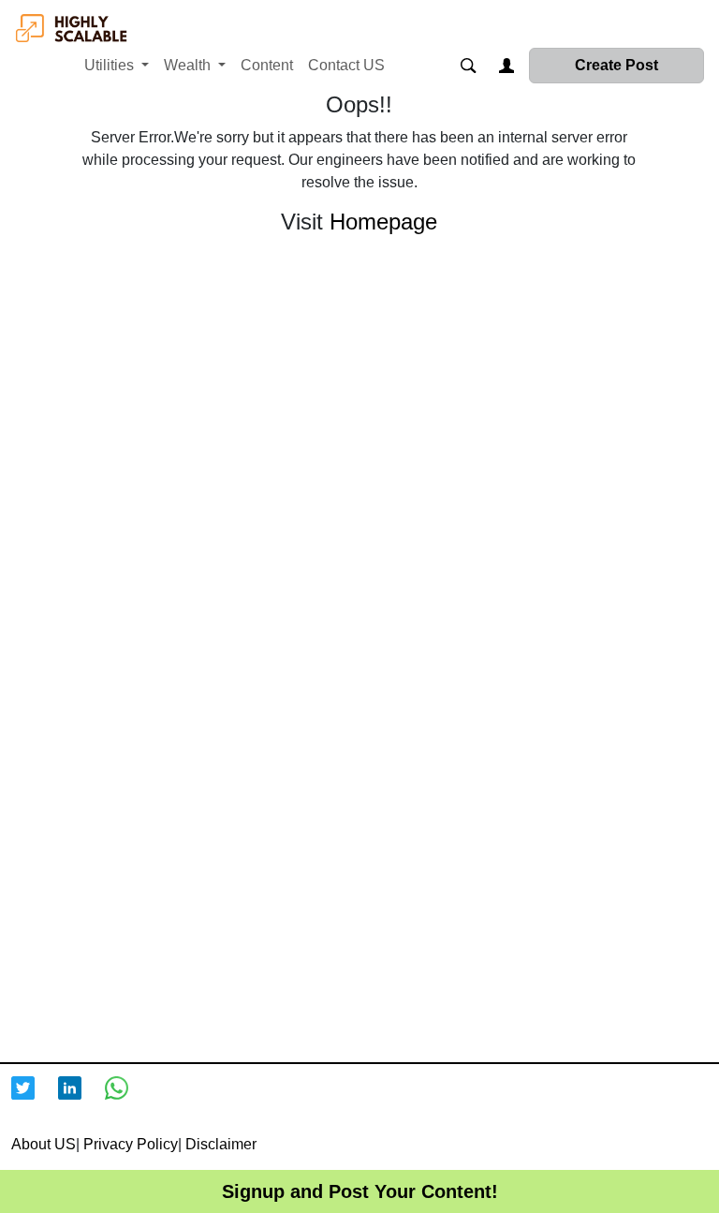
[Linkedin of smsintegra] (81, 1098)
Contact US (346, 65)
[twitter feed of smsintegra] (34, 1098)
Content (267, 65)
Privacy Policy (130, 1144)
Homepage (383, 221)
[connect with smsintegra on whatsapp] (128, 1098)
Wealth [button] (189, 65)
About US (43, 1144)
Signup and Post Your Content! (360, 1191)
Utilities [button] (111, 65)
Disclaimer (221, 1144)
